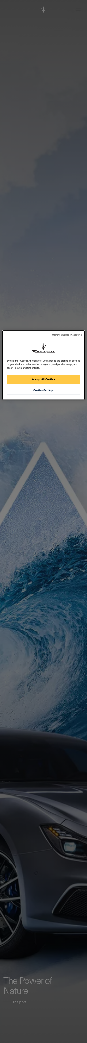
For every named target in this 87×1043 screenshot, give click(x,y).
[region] (43, 365)
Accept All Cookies (43, 379)
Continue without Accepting (67, 335)
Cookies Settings (43, 390)
